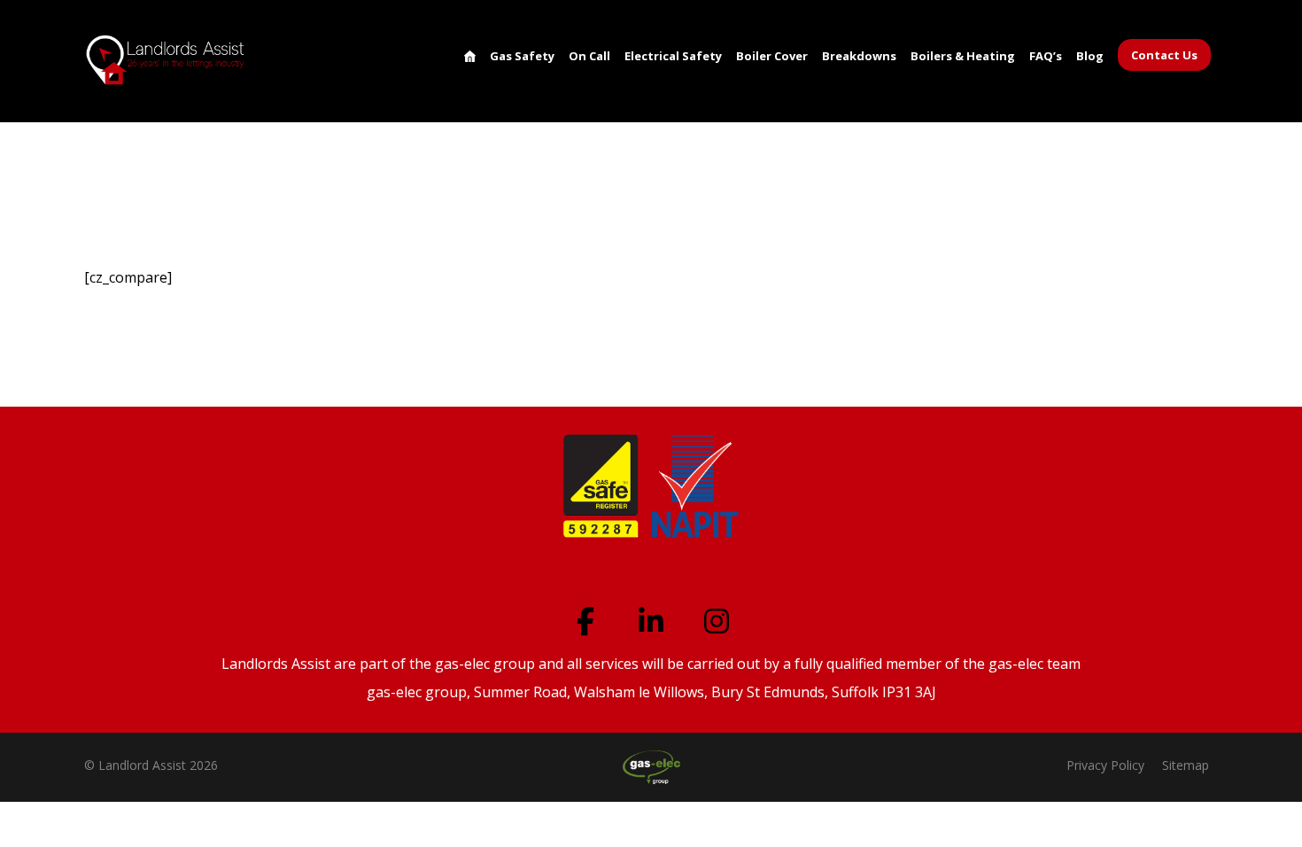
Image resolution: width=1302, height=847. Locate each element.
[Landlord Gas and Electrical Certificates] (166, 60)
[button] (585, 621)
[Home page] (100, 161)
